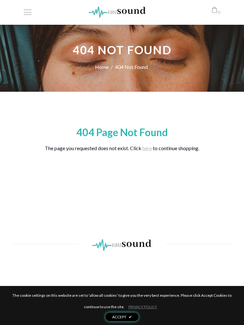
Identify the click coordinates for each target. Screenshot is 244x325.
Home (102, 67)
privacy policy (142, 306)
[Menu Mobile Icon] (27, 12)
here (147, 148)
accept (122, 317)
